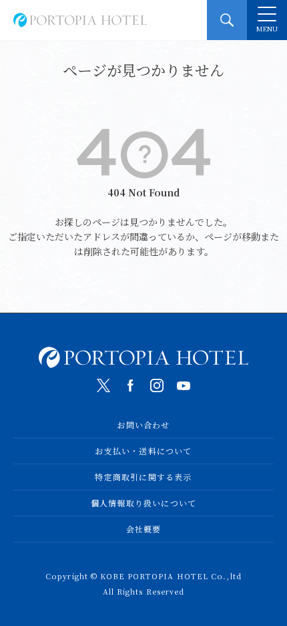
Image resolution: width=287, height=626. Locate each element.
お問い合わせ (143, 424)
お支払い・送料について (143, 450)
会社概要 (144, 528)
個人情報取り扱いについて (143, 502)
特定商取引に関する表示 (143, 476)
